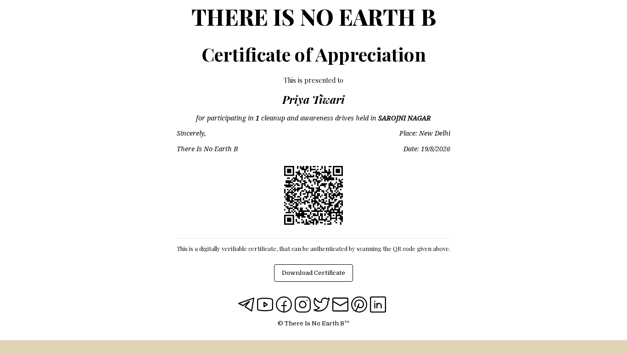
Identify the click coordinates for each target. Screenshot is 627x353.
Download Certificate (313, 272)
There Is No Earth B (313, 16)
